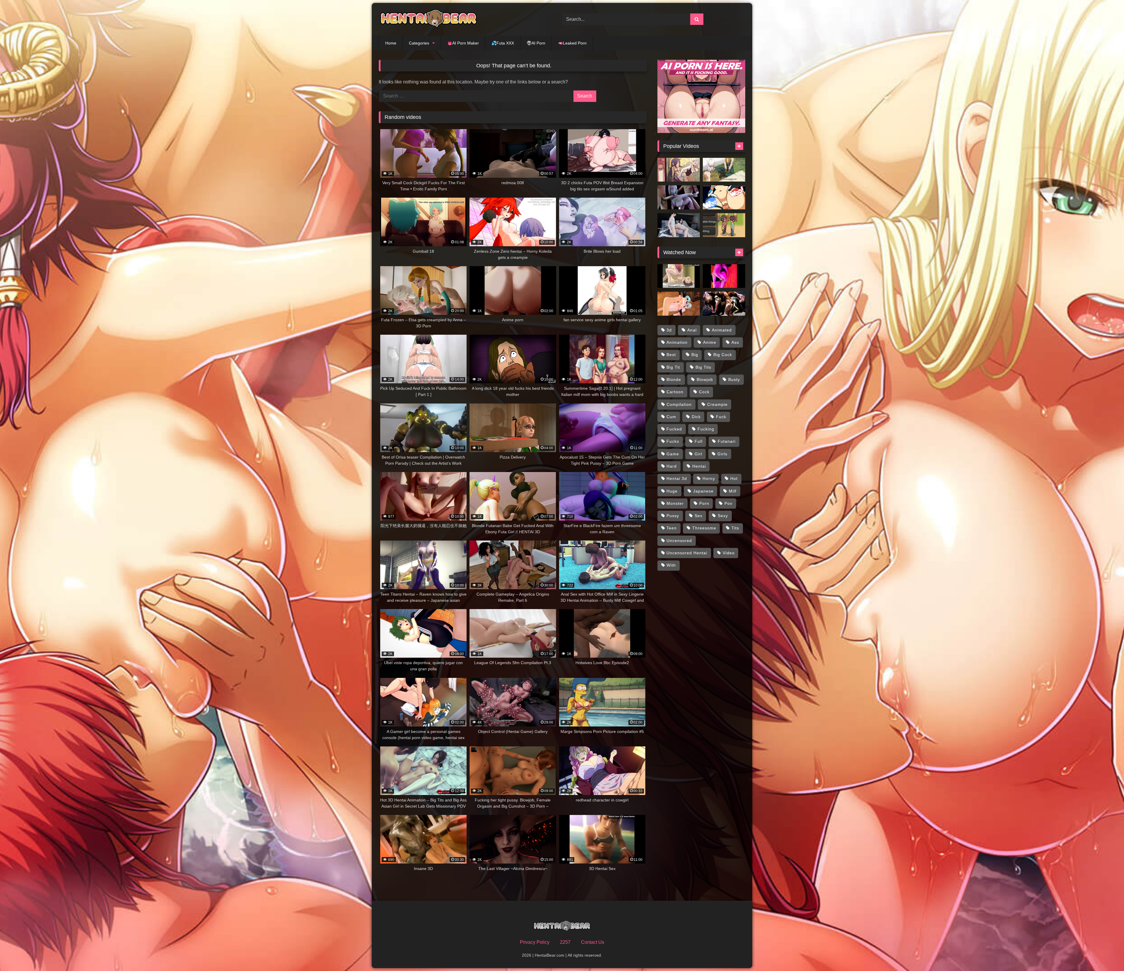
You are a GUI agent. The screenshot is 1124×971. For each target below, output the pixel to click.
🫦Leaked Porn (572, 43)
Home (390, 43)
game (672, 454)
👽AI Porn (536, 43)
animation (677, 342)
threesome (704, 528)
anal (692, 330)
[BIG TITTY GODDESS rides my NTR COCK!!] (724, 225)
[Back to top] (1105, 953)
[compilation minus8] (724, 197)
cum (671, 416)
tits (735, 528)
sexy (723, 515)
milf (732, 491)
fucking (706, 429)
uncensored (679, 540)
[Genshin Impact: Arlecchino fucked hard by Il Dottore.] (678, 304)
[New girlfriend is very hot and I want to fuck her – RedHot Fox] (724, 276)
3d (669, 330)
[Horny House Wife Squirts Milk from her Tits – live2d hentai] (678, 276)
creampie (717, 404)
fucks (672, 441)
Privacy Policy (534, 942)
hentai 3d (676, 478)
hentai (699, 466)
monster (675, 503)
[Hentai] (724, 170)
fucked (674, 429)
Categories (419, 43)
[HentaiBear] (428, 19)
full (698, 441)
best (671, 354)
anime (709, 342)
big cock (722, 354)
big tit (673, 367)
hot (734, 478)
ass (735, 342)
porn (704, 503)
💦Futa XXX (502, 43)
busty (734, 379)
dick (696, 416)
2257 (565, 942)
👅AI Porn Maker (463, 43)
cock (704, 391)
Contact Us (592, 942)
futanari (727, 441)
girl (698, 454)
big (694, 354)
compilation (679, 404)
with (671, 565)
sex (698, 515)
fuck (721, 416)
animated (722, 330)
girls (722, 454)
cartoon (674, 391)
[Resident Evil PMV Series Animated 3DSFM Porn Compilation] (724, 304)
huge (672, 491)
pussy (672, 515)
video (729, 553)
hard (671, 466)
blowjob (705, 379)
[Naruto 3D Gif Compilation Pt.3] (678, 197)
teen (671, 528)
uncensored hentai (686, 553)
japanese (703, 491)
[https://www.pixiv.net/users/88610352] (678, 225)
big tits (703, 367)
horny (708, 478)
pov (728, 503)
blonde (673, 379)
